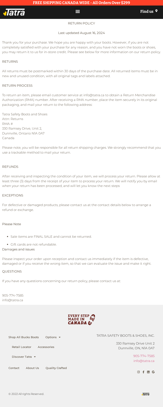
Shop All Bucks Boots (23, 337)
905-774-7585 (144, 356)
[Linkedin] (148, 372)
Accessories (46, 347)
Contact (13, 368)
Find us (146, 11)
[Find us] (156, 10)
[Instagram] (138, 372)
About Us (32, 368)
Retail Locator (21, 347)
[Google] (153, 372)
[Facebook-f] (143, 372)
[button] (77, 11)
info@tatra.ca (144, 361)
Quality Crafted (56, 368)
